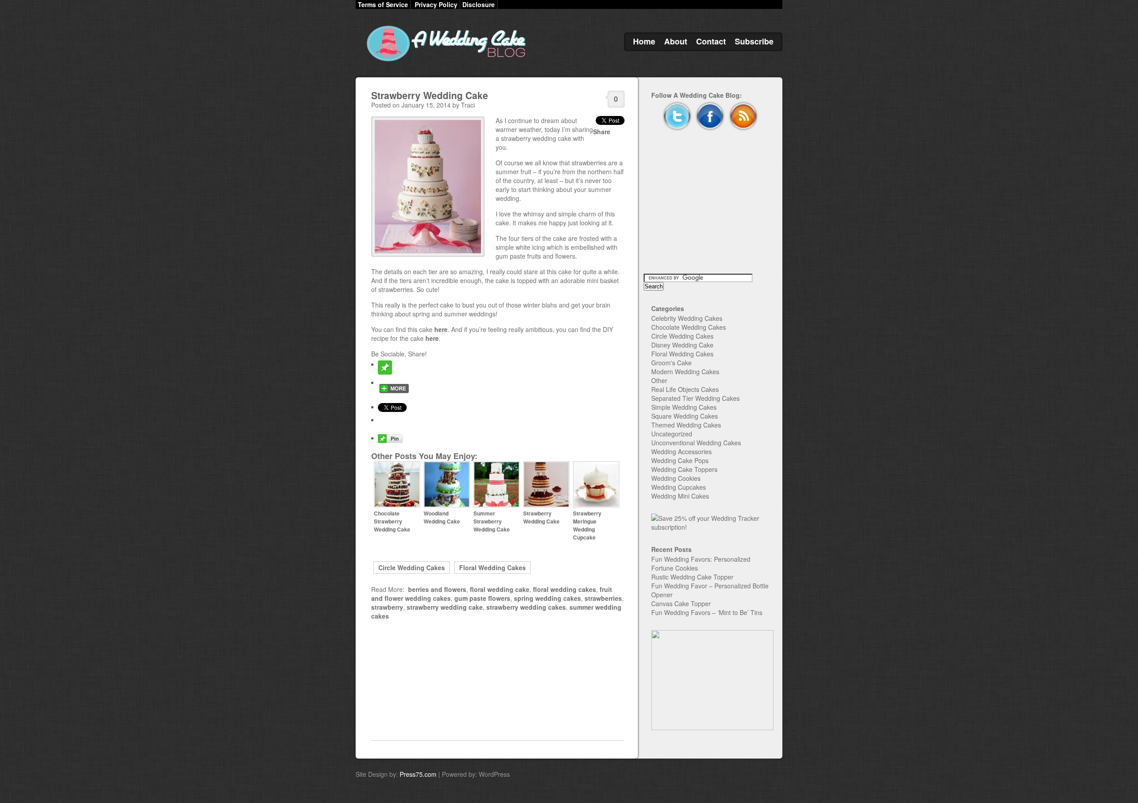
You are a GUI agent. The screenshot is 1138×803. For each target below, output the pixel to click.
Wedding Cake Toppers (684, 469)
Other (659, 380)
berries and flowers (437, 589)
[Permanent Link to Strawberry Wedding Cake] (546, 505)
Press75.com (418, 774)
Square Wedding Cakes (684, 415)
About (675, 41)
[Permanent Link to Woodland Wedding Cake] (447, 505)
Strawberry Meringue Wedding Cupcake (587, 525)
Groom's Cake (671, 362)
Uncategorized (671, 433)
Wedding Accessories (681, 451)
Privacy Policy (436, 4)
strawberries (603, 598)
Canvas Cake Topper (681, 603)
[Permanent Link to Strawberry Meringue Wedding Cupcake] (596, 505)
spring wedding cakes (547, 598)
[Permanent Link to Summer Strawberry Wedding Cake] (496, 505)
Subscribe (754, 41)
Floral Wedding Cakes (492, 567)
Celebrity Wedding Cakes (686, 318)
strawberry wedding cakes (526, 607)
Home (644, 41)
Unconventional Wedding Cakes (696, 442)
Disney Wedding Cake (682, 344)
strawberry (387, 607)
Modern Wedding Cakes (685, 371)
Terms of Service (383, 4)
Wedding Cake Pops (680, 460)
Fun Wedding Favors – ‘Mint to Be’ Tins (706, 612)
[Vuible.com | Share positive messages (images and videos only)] (385, 372)
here (441, 329)
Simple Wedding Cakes (684, 407)
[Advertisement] (498, 680)
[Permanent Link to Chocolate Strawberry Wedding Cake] (397, 505)
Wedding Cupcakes (678, 487)
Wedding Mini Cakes (680, 495)
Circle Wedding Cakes (411, 567)
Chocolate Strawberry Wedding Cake (392, 521)
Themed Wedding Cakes (686, 424)
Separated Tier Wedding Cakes (695, 398)
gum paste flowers (482, 598)
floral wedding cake (499, 589)
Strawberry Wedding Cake (429, 95)
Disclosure (478, 4)
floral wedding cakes (564, 589)
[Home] (444, 61)
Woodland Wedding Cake (442, 517)
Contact (711, 41)
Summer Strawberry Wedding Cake (491, 521)
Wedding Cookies (676, 478)
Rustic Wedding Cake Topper (692, 576)
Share (601, 131)
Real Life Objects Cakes (685, 389)
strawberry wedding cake (445, 607)
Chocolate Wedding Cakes (688, 327)
